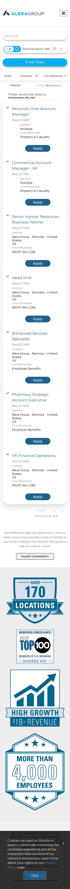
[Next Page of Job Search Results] (62, 510)
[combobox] (33, 36)
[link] (35, 129)
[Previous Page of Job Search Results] (54, 510)
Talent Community (35, 556)
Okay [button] (35, 875)
